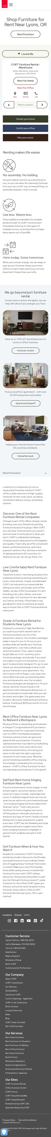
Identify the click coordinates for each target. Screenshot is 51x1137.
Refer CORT (10, 964)
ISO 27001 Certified (14, 1026)
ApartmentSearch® (26, 403)
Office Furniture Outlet (15, 1088)
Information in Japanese (16, 1073)
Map (15, 97)
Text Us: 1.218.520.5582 (15, 948)
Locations (7, 914)
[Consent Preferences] (4, 1132)
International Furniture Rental (18, 1069)
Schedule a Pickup (13, 960)
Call (36, 97)
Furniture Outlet (25, 350)
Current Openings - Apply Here (18, 998)
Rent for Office (25, 87)
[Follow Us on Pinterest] (35, 923)
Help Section (10, 952)
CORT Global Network (15, 1100)
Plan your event (25, 137)
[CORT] (7, 4)
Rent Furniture (25, 34)
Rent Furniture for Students (17, 1041)
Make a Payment (12, 956)
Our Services (11, 987)
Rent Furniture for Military (16, 1045)
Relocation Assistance (15, 1061)
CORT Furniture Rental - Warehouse (25, 66)
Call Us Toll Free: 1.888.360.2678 (19, 940)
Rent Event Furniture (14, 1053)
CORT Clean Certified (15, 1022)
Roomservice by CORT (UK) (17, 1104)
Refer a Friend (11, 1006)
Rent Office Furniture (15, 1049)
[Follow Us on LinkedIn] (22, 923)
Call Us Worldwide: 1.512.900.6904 (20, 944)
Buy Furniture (11, 1057)
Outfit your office (25, 128)
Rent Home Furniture (14, 1037)
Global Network (25, 456)
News (7, 1014)
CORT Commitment (14, 983)
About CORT (11, 979)
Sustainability (11, 991)
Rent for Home (25, 80)
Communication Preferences (18, 968)
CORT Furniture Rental (15, 1084)
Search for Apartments (15, 1065)
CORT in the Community (16, 1002)
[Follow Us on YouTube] (29, 923)
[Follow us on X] (42, 923)
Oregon (18, 914)
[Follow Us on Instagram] (9, 923)
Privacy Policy (9, 1120)
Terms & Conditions (27, 1120)
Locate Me (27, 54)
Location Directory (13, 1010)
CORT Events (11, 1092)
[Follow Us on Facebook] (16, 923)
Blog (7, 1018)
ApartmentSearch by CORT (17, 1107)
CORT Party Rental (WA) (16, 1096)
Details (25, 97)
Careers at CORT (13, 994)
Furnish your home (25, 118)
